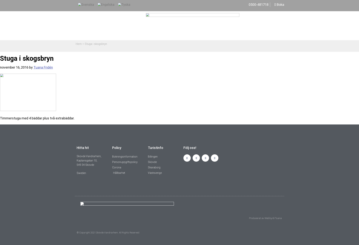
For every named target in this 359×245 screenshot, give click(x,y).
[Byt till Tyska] (124, 4)
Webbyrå (269, 218)
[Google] (214, 158)
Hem (79, 44)
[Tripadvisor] (205, 158)
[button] (280, 26)
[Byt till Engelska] (106, 4)
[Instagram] (187, 158)
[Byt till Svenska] (86, 4)
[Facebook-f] (196, 158)
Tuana (278, 218)
